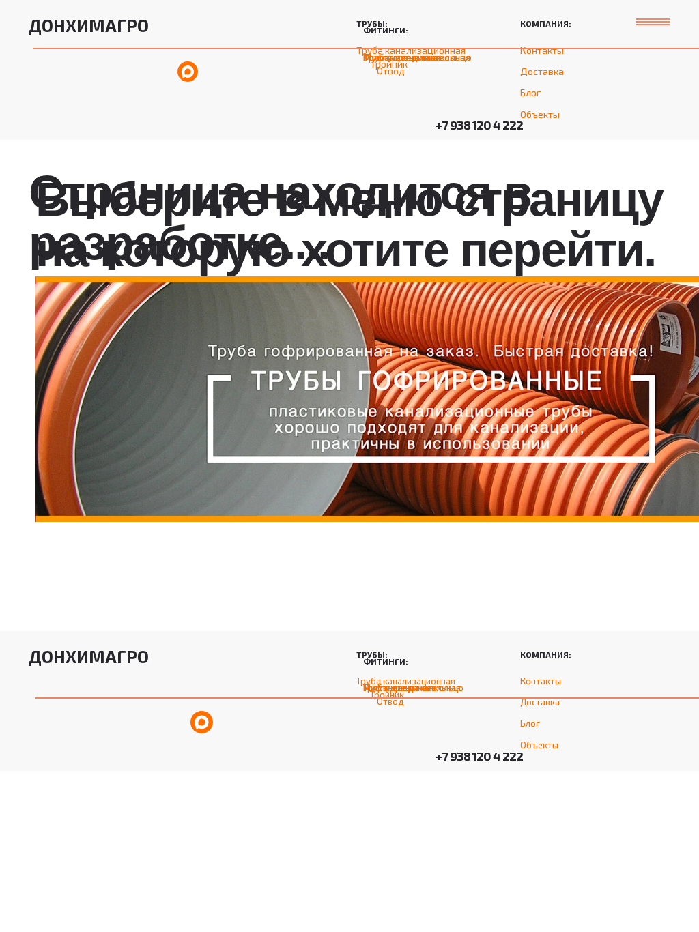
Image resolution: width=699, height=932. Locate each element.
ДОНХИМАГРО (89, 25)
